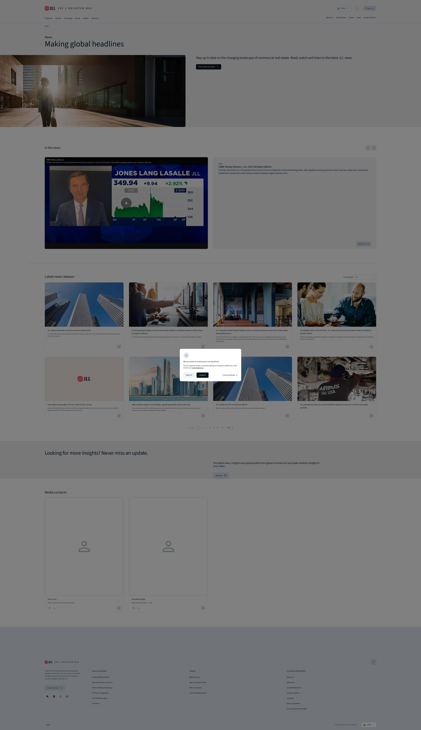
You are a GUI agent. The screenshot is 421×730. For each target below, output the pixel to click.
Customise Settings (230, 375)
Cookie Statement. (198, 368)
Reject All (189, 375)
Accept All (202, 375)
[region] (210, 365)
